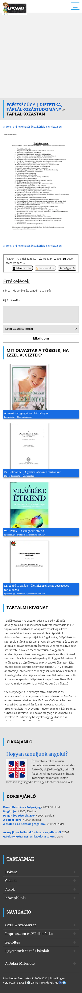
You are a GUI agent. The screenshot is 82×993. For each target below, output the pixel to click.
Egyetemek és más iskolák (27, 951)
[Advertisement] (41, 55)
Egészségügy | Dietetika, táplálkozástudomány (34, 107)
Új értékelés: (12, 300)
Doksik (11, 872)
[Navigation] (75, 6)
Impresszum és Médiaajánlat (29, 934)
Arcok (10, 889)
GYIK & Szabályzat (20, 925)
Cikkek (11, 881)
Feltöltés (12, 942)
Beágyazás (68, 268)
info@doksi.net (48, 982)
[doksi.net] (14, 8)
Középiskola (15, 898)
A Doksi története (20, 963)
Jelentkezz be (23, 268)
